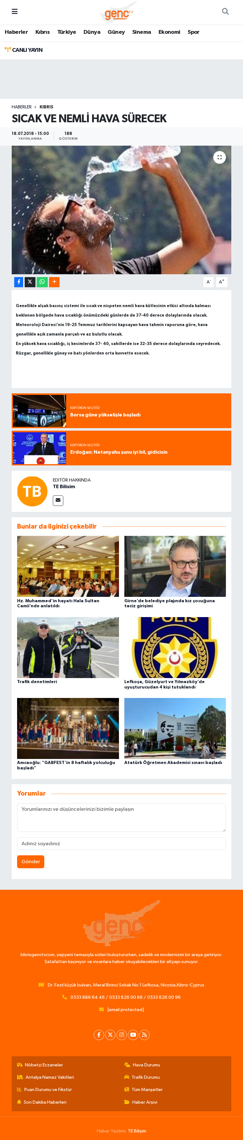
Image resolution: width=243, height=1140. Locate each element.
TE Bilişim (137, 1131)
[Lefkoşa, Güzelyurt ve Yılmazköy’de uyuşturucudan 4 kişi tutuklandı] (175, 647)
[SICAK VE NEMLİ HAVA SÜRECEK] (122, 210)
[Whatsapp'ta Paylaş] (42, 282)
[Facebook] (99, 1035)
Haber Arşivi (144, 1102)
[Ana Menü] (15, 12)
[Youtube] (133, 1035)
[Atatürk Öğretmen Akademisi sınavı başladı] (175, 728)
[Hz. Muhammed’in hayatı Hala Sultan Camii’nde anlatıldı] (68, 566)
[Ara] (225, 12)
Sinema (141, 32)
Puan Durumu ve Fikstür (48, 1089)
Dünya (92, 32)
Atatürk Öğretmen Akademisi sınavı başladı (173, 763)
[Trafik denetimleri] (68, 647)
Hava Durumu (146, 1065)
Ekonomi (169, 32)
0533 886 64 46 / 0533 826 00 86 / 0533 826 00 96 (126, 997)
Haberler (16, 32)
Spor (194, 32)
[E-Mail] (58, 500)
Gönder (31, 861)
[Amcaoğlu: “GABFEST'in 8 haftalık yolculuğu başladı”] (68, 728)
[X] (110, 1035)
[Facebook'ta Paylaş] (18, 282)
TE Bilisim (64, 486)
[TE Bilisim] (32, 491)
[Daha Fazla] (54, 282)
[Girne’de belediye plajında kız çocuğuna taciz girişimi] (175, 566)
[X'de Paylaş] (30, 282)
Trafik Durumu (146, 1077)
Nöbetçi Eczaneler (44, 1065)
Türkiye (66, 32)
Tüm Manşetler (147, 1089)
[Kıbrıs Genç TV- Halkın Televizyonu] (118, 12)
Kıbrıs (42, 32)
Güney (116, 32)
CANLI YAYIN (26, 50)
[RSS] (144, 1035)
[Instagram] (121, 1035)
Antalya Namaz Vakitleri (50, 1077)
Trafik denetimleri (37, 682)
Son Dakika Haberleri (45, 1102)
